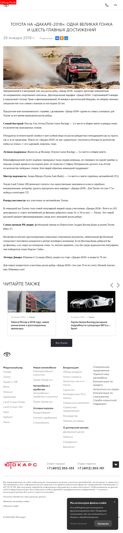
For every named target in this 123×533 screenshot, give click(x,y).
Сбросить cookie (11, 506)
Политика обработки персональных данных (24, 496)
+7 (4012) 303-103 (60, 468)
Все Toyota (61, 342)
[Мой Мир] (66, 38)
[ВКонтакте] (57, 38)
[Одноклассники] (62, 38)
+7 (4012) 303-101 (90, 468)
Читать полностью (78, 523)
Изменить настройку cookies (16, 501)
